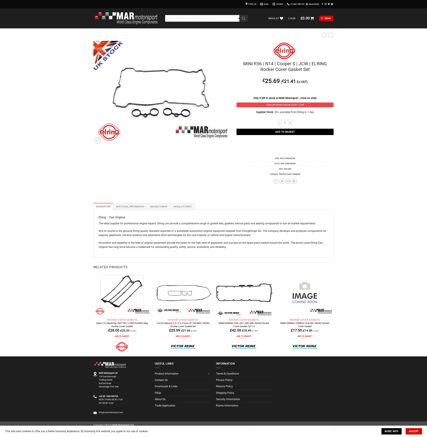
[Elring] (122, 347)
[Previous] (93, 314)
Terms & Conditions (227, 373)
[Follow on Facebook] (322, 4)
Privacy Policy (224, 380)
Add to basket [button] (122, 336)
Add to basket (285, 131)
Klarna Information (227, 405)
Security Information (228, 399)
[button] (312, 4)
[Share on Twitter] (282, 181)
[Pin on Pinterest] (294, 181)
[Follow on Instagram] (326, 4)
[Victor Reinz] (183, 347)
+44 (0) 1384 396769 (108, 396)
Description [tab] (103, 206)
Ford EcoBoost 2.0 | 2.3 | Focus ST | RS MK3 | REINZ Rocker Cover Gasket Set (183, 324)
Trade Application (165, 405)
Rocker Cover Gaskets (289, 174)
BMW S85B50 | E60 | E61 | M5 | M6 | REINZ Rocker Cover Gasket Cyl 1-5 (244, 324)
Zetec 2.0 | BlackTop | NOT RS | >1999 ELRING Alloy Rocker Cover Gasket (122, 324)
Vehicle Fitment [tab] (182, 206)
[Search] (243, 18)
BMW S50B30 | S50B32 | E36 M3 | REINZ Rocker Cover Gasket (304, 324)
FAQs (158, 392)
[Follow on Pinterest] (332, 4)
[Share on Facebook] (276, 181)
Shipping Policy (225, 392)
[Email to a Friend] (288, 181)
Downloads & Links (166, 386)
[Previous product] (330, 35)
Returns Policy (224, 386)
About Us (160, 399)
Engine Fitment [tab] (159, 206)
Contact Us (161, 380)
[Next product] (324, 35)
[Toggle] (209, 374)
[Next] (333, 314)
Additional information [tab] (130, 206)
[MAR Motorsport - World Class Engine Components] (126, 18)
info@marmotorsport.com (111, 412)
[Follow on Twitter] (329, 4)
